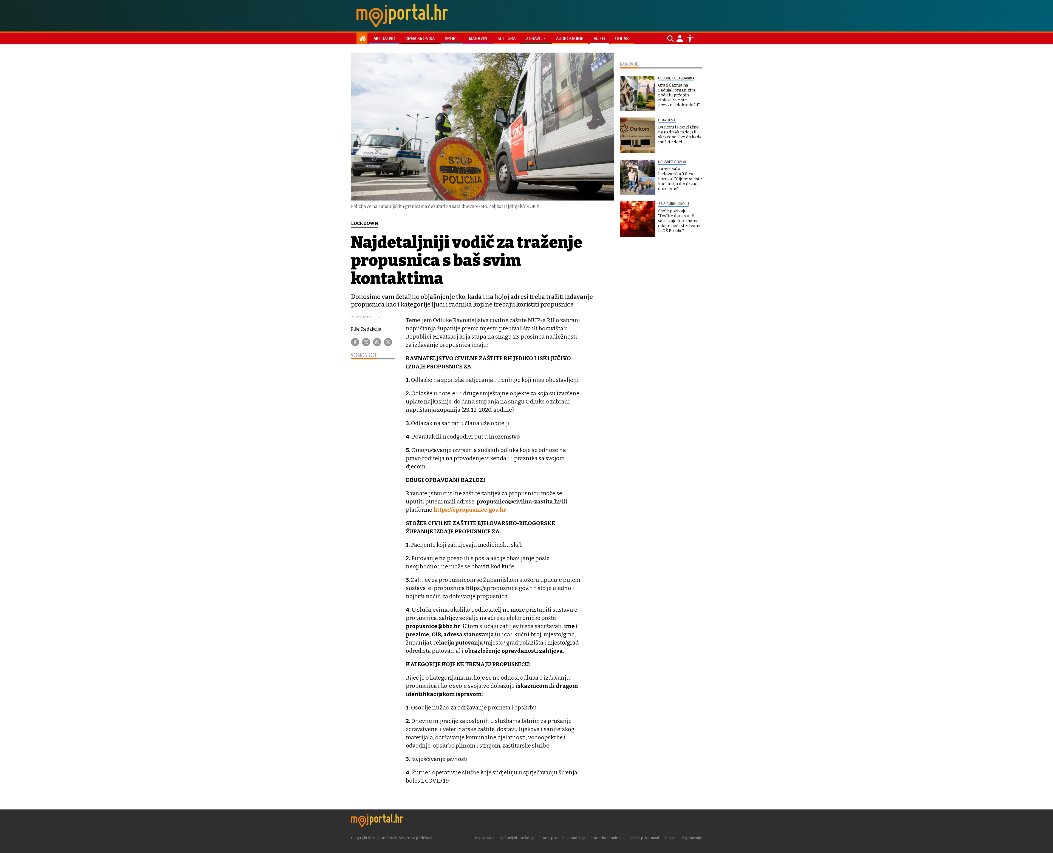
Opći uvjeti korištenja (517, 838)
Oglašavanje (692, 838)
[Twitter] (366, 342)
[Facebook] (355, 342)
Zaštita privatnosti (644, 838)
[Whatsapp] (377, 342)
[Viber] (388, 342)
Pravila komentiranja (607, 838)
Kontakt (670, 838)
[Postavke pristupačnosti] (690, 38)
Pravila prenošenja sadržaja (562, 838)
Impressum (484, 838)
